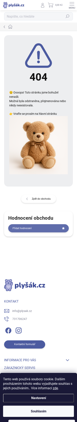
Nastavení (38, 398)
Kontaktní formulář (24, 344)
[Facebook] (7, 329)
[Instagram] (18, 329)
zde (55, 388)
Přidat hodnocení (22, 228)
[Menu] (72, 5)
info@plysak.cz (22, 311)
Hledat (67, 16)
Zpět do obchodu (41, 198)
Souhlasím (38, 411)
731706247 (19, 319)
